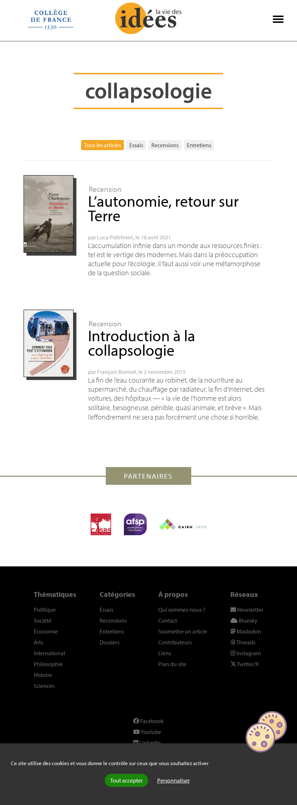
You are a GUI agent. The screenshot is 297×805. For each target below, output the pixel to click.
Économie (46, 631)
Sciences (44, 685)
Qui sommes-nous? (181, 609)
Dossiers (110, 642)
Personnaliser (173, 780)
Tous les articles (102, 145)
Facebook (151, 720)
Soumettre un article (182, 631)
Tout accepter (126, 780)
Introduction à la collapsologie (141, 342)
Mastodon (248, 631)
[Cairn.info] (182, 524)
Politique (45, 609)
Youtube (150, 731)
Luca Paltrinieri (115, 237)
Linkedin (149, 742)
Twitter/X (247, 664)
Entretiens (199, 145)
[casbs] (101, 524)
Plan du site (172, 664)
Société (42, 620)
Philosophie (48, 664)
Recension (105, 189)
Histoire (43, 674)
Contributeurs (175, 642)
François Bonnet (116, 371)
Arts (38, 642)
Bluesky (248, 620)
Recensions (165, 145)
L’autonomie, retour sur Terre (163, 208)
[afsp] (135, 524)
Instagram (248, 653)
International (49, 653)
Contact (167, 620)
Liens (164, 653)
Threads (245, 642)
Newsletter (249, 609)
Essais (136, 145)
